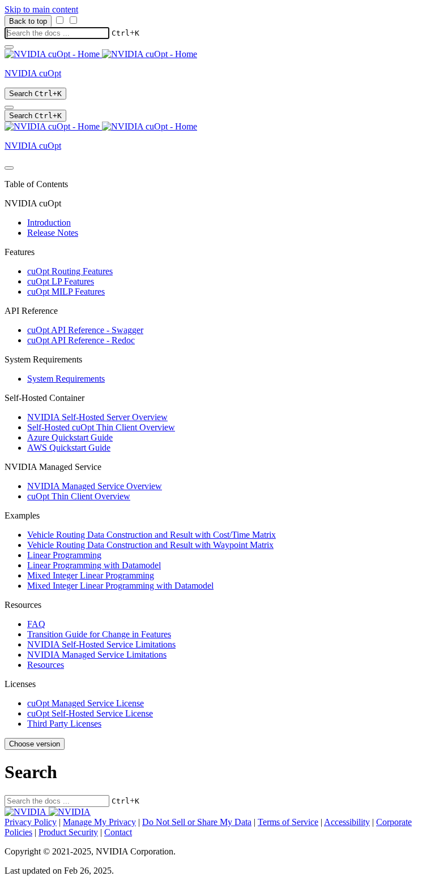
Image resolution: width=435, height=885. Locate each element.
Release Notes (52, 233)
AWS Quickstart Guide (68, 447)
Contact (118, 832)
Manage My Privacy (99, 822)
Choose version (34, 744)
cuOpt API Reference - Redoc (81, 340)
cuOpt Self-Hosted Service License (90, 713)
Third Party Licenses (64, 723)
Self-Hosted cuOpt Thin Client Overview (101, 427)
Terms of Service (288, 822)
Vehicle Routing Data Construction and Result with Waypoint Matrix (150, 545)
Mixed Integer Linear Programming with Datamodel (120, 585)
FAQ (36, 624)
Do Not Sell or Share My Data (196, 822)
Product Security (68, 832)
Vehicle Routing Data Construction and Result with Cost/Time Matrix (151, 534)
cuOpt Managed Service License (85, 703)
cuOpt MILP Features (66, 291)
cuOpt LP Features (60, 281)
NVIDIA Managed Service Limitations (97, 654)
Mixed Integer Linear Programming (90, 575)
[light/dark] (9, 107)
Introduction (49, 222)
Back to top (28, 21)
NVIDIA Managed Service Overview (94, 486)
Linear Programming (64, 555)
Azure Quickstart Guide (70, 437)
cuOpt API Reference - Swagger (85, 330)
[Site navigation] (9, 47)
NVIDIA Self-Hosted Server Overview (97, 417)
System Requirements (66, 378)
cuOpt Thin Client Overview (78, 496)
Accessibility (347, 822)
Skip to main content (41, 9)
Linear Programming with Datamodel (94, 565)
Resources (45, 665)
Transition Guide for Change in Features (99, 634)
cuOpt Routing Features (70, 271)
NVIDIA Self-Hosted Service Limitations (101, 644)
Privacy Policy (31, 822)
